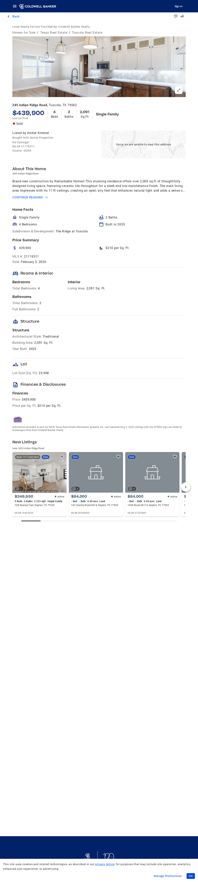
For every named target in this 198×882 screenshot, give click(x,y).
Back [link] (16, 16)
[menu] (15, 6)
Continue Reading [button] (27, 197)
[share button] (182, 16)
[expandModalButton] (179, 90)
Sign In (179, 6)
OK (191, 876)
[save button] (176, 16)
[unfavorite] (62, 456)
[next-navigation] (185, 487)
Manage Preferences (168, 876)
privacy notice (104, 864)
